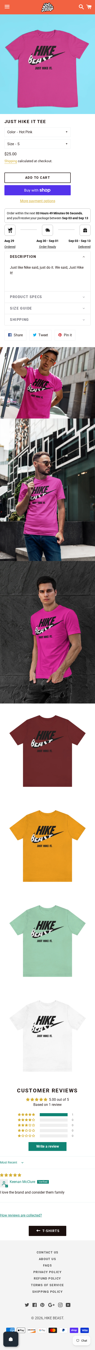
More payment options (37, 201)
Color (11, 132)
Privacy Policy (47, 1272)
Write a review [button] (47, 1146)
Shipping (10, 161)
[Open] (10, 1339)
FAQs (47, 1265)
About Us (47, 1259)
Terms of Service (47, 1285)
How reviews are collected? (21, 1215)
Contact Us (48, 1252)
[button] (47, 256)
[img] (10, 1175)
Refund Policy (47, 1278)
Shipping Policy (47, 1291)
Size (10, 144)
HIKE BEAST (53, 1318)
